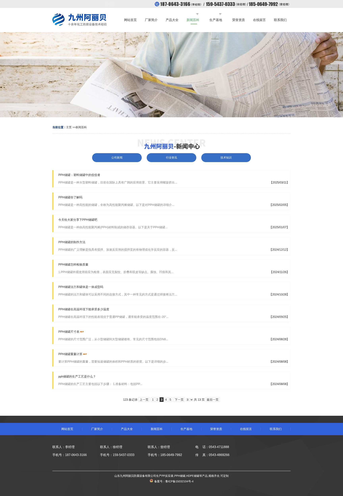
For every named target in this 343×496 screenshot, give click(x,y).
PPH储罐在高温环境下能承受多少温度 (83, 309)
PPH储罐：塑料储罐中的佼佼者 (79, 175)
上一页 (144, 399)
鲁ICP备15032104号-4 (179, 481)
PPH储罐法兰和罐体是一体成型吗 (80, 287)
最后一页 (213, 399)
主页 (69, 127)
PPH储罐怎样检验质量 (73, 264)
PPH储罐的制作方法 (71, 242)
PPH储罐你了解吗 (70, 197)
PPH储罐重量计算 (70, 354)
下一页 (179, 399)
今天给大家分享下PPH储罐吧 (77, 219)
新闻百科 (81, 127)
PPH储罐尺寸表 (68, 331)
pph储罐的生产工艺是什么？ (77, 376)
